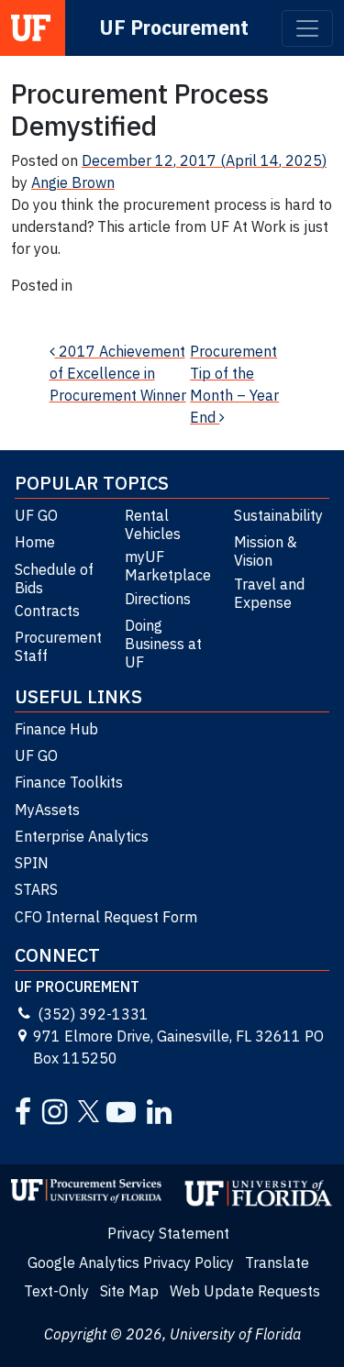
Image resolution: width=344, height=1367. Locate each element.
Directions (158, 599)
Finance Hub (56, 729)
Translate (277, 1262)
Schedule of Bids (54, 578)
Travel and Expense (269, 593)
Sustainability (278, 515)
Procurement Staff (58, 646)
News (30, 307)
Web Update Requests (245, 1291)
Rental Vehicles (153, 524)
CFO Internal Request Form (106, 917)
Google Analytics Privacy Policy (131, 1262)
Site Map (129, 1291)
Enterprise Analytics (82, 836)
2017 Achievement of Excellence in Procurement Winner (118, 373)
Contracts (47, 610)
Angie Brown (73, 182)
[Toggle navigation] (307, 28)
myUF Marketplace (168, 565)
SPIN (32, 863)
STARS (36, 889)
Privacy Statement (168, 1233)
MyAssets (47, 809)
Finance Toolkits (69, 782)
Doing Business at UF (163, 643)
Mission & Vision (265, 551)
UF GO (36, 515)
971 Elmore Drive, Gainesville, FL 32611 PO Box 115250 (178, 1047)
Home (35, 542)
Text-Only (56, 1291)
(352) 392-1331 (93, 1014)
